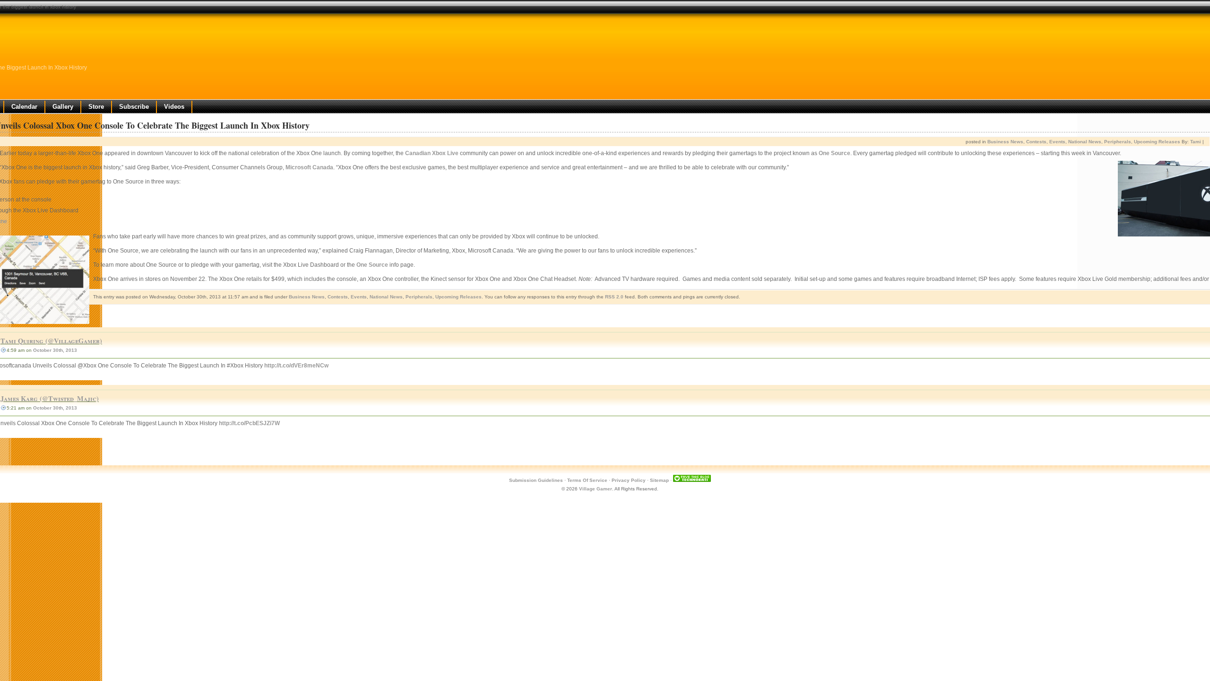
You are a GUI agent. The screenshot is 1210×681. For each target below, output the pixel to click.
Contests (1036, 141)
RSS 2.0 (614, 296)
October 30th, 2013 (55, 350)
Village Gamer (595, 488)
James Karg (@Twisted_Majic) (49, 398)
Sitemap (659, 480)
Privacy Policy (629, 480)
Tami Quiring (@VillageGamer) (51, 341)
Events (1057, 141)
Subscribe (134, 106)
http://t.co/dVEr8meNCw (296, 365)
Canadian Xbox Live (431, 153)
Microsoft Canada (309, 167)
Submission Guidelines (536, 480)
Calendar (24, 106)
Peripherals (1117, 141)
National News (1084, 141)
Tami (1195, 141)
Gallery (62, 106)
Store (96, 106)
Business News (1005, 141)
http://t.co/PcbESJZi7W (249, 423)
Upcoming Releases (1157, 141)
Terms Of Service (587, 480)
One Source (834, 153)
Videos (174, 106)
